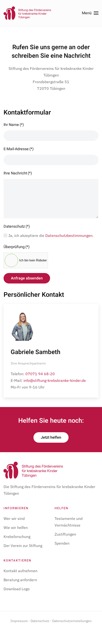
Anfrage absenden (27, 278)
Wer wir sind (14, 518)
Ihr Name (14, 125)
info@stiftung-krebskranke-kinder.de (54, 380)
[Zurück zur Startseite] (27, 13)
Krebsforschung (17, 536)
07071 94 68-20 (40, 373)
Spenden (62, 543)
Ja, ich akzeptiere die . (50, 235)
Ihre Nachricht (18, 173)
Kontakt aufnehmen (20, 570)
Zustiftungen (65, 534)
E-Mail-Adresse (19, 149)
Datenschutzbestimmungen (69, 235)
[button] (90, 13)
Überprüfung (17, 247)
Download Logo (17, 588)
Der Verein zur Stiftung (23, 545)
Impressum (19, 621)
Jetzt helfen (51, 437)
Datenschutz (17, 226)
